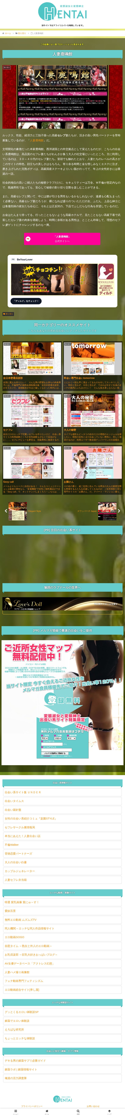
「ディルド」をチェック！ (26, 301)
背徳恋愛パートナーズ (18, 853)
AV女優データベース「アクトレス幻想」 (30, 963)
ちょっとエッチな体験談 (20, 1038)
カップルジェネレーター (20, 871)
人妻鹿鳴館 (37, 140)
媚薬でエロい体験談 (17, 1020)
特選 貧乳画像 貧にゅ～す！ (22, 902)
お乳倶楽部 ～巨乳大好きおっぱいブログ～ (31, 954)
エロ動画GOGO (14, 937)
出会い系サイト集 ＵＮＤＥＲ (23, 792)
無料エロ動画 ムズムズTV (20, 919)
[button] (115, 672)
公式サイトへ (62, 238)
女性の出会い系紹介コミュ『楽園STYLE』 (31, 818)
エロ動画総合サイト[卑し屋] (22, 989)
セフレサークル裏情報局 (20, 827)
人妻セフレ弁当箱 (16, 879)
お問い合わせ (93, 1106)
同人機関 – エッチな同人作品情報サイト (29, 928)
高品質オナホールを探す (106, 604)
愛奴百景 (10, 910)
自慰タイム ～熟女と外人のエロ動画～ (28, 946)
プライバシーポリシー (32, 1106)
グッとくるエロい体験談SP (22, 1012)
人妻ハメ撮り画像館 (17, 972)
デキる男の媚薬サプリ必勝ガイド (25, 1060)
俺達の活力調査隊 (16, 1078)
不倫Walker (12, 844)
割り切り (9, 314)
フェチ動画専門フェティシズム (24, 980)
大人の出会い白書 (16, 862)
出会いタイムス (14, 801)
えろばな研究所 (14, 1029)
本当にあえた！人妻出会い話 (22, 836)
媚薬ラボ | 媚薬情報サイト (21, 1069)
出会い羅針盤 (13, 809)
